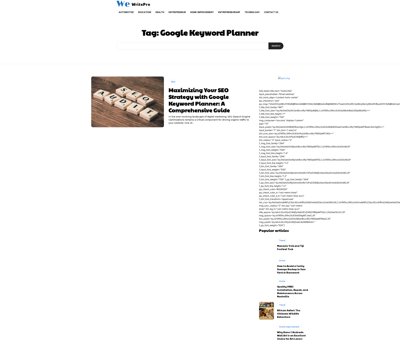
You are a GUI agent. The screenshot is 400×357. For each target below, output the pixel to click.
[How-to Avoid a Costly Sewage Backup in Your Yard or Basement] (266, 266)
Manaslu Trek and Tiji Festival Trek (290, 247)
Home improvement (289, 327)
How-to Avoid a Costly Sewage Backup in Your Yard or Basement (291, 269)
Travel (282, 240)
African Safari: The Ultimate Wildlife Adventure (288, 313)
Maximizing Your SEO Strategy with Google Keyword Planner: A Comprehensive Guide (199, 100)
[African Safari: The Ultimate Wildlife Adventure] (266, 311)
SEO (173, 81)
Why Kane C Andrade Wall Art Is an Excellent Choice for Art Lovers (291, 335)
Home (282, 260)
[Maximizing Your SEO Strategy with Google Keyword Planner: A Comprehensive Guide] (127, 102)
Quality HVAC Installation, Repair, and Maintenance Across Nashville (292, 291)
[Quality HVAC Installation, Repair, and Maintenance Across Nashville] (266, 288)
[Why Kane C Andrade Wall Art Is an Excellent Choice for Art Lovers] (266, 332)
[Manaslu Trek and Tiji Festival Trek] (266, 244)
